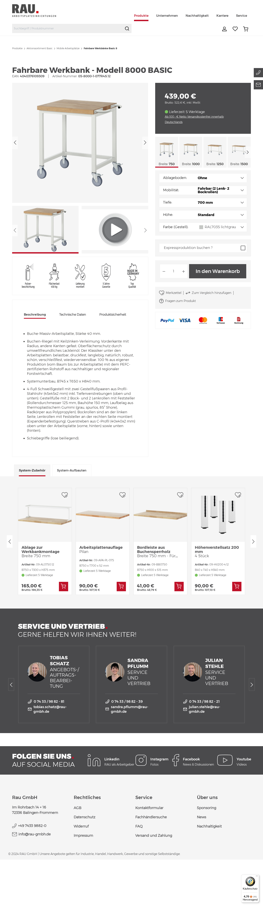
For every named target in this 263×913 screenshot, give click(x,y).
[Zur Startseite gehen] (38, 10)
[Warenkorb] (245, 29)
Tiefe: (167, 202)
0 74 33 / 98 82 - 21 (204, 701)
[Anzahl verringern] (164, 271)
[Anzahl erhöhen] (184, 271)
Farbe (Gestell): (175, 227)
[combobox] (67, 28)
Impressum (83, 835)
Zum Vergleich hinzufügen (211, 293)
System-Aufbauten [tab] (71, 470)
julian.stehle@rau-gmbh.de (204, 709)
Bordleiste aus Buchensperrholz (157, 551)
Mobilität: (171, 190)
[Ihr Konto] (225, 29)
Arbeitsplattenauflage (101, 549)
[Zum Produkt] (63, 586)
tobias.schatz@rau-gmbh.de (50, 709)
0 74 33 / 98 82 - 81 (49, 701)
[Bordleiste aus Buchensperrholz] (160, 515)
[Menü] (257, 877)
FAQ (139, 826)
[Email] (258, 84)
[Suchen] (127, 28)
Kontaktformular (149, 808)
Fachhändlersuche (151, 817)
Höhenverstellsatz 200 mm (217, 551)
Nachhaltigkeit (209, 826)
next (248, 152)
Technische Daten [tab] (72, 314)
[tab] (35, 315)
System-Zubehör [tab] (32, 470)
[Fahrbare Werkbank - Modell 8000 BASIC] (80, 142)
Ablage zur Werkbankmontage (40, 551)
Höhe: (168, 215)
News (201, 817)
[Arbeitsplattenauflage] (102, 515)
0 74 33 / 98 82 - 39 (127, 701)
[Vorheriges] (15, 142)
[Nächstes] (145, 142)
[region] (80, 168)
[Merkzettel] (235, 29)
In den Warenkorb (218, 271)
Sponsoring (206, 808)
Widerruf (81, 826)
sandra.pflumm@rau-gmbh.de (129, 709)
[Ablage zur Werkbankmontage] (45, 515)
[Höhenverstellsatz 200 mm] (218, 515)
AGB (77, 808)
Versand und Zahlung (153, 835)
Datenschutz (84, 817)
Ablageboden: (175, 178)
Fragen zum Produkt (180, 301)
